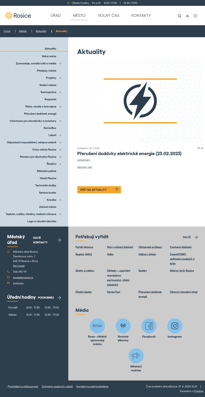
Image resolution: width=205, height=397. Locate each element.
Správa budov (47, 192)
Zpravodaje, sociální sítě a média (36, 63)
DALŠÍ (187, 237)
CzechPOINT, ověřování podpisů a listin (182, 259)
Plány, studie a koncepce (40, 106)
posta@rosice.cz (23, 277)
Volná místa (49, 56)
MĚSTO (79, 15)
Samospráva (48, 92)
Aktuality (41, 31)
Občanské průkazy (150, 247)
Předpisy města (46, 70)
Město (23, 31)
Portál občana (84, 247)
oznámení (83, 159)
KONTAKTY (141, 15)
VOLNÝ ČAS (108, 15)
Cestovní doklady (181, 247)
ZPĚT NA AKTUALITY (93, 189)
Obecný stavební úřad (183, 291)
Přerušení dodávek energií (40, 113)
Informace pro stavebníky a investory (33, 120)
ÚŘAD (55, 15)
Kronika (51, 199)
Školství (51, 163)
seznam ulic (84, 167)
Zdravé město (47, 206)
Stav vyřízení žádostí (120, 247)
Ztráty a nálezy (84, 270)
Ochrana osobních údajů (57, 386)
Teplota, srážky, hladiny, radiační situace (31, 214)
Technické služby (45, 185)
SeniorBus (50, 127)
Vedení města (47, 85)
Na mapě (19, 265)
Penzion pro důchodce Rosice (38, 156)
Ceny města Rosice (44, 149)
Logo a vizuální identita (41, 221)
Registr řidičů (83, 254)
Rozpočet (50, 99)
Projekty (51, 77)
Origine (198, 391)
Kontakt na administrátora (92, 386)
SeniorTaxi (113, 291)
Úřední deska (83, 291)
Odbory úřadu (147, 254)
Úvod (7, 31)
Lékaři (52, 135)
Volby (110, 254)
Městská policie (46, 171)
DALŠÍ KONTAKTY (40, 240)
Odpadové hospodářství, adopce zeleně (31, 142)
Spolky (143, 270)
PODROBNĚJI (46, 297)
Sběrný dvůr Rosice (182, 270)
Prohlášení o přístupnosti (23, 386)
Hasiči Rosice (48, 178)
